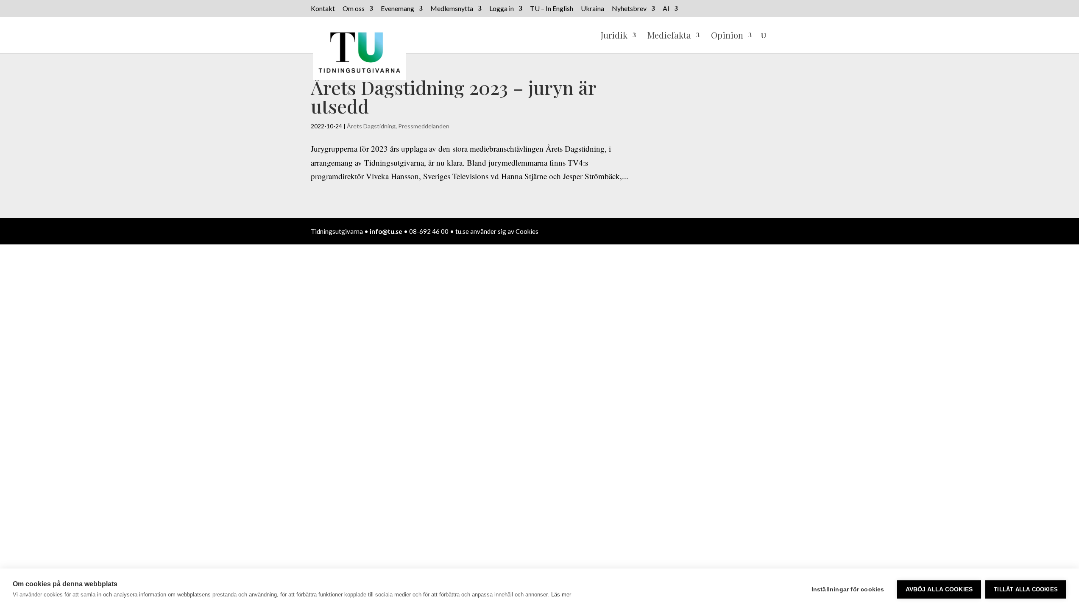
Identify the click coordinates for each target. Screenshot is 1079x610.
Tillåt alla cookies (1026, 589)
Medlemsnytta (451, 8)
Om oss (354, 8)
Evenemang (397, 8)
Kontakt (323, 8)
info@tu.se (386, 231)
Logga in (501, 8)
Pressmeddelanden (423, 126)
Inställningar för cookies (847, 589)
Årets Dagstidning (371, 126)
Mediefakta (669, 36)
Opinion (727, 36)
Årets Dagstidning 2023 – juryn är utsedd (453, 96)
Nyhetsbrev (629, 8)
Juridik (614, 36)
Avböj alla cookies (939, 589)
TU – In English (551, 8)
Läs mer (561, 594)
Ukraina (592, 8)
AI (666, 8)
